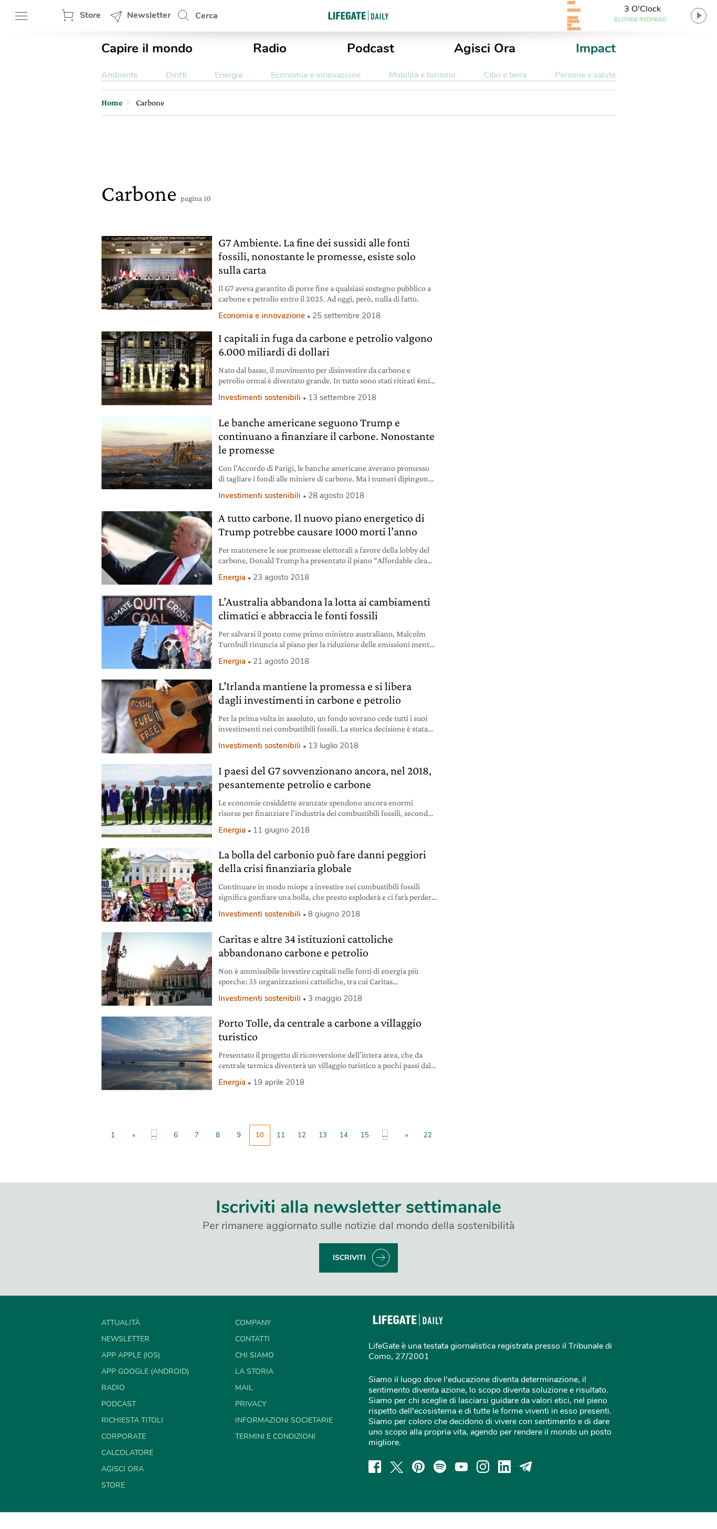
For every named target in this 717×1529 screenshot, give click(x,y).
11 (281, 1135)
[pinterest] (418, 1466)
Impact (596, 48)
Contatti (252, 1339)
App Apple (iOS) (130, 1355)
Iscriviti (349, 1258)
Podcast (370, 48)
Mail (244, 1388)
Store (90, 15)
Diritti (176, 75)
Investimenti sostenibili (259, 397)
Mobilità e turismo (422, 75)
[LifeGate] (358, 15)
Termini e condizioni (275, 1436)
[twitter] (397, 1466)
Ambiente (119, 75)
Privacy (250, 1404)
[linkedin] (504, 1466)
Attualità (120, 1323)
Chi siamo (254, 1355)
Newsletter (149, 15)
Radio (270, 48)
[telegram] (526, 1466)
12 (302, 1135)
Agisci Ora (484, 48)
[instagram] (483, 1466)
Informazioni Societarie (284, 1420)
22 (428, 1135)
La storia (254, 1371)
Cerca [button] (206, 15)
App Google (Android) (145, 1371)
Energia (228, 75)
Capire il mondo (147, 48)
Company (253, 1323)
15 (365, 1135)
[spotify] (440, 1466)
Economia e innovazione (316, 75)
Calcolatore (127, 1453)
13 (323, 1135)
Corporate (123, 1436)
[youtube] (461, 1466)
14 (344, 1135)
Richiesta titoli (132, 1420)
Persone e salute (585, 75)
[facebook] (374, 1466)
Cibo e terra (504, 75)
